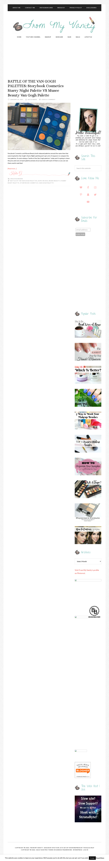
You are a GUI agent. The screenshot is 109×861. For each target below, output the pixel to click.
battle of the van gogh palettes (23, 181)
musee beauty (54, 181)
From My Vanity (54, 25)
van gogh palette (46, 183)
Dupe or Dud (43, 181)
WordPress (77, 850)
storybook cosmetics (29, 183)
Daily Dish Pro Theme (44, 850)
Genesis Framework (64, 850)
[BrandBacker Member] (94, 617)
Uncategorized (16, 179)
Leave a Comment (48, 99)
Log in (85, 850)
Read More (100, 858)
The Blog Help (88, 847)
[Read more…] (12, 168)
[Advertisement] (54, 60)
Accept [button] (92, 858)
